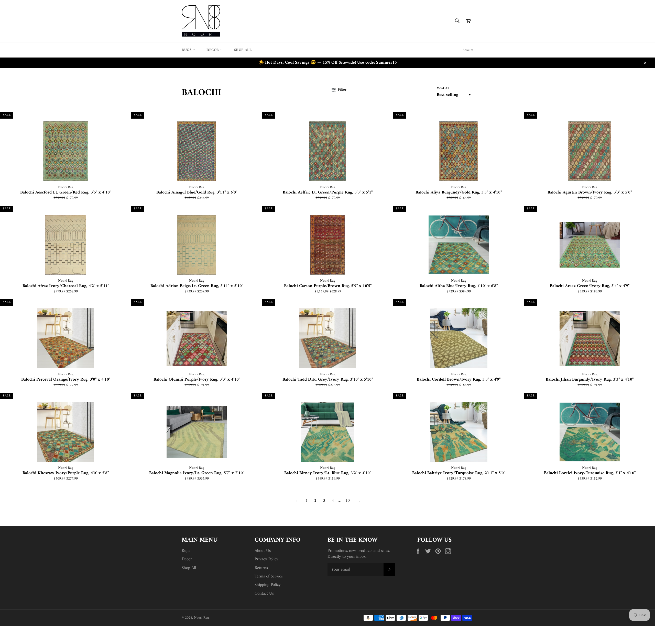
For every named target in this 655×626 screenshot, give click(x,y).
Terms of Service (269, 576)
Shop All (243, 50)
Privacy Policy (266, 559)
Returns (261, 568)
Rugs (187, 50)
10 (347, 501)
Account (468, 50)
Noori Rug (201, 618)
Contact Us (264, 593)
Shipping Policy (268, 585)
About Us (263, 551)
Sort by (443, 88)
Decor (213, 50)
